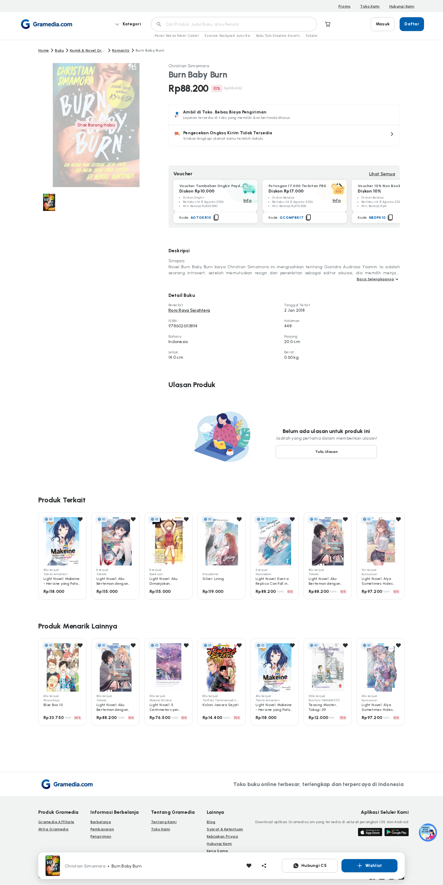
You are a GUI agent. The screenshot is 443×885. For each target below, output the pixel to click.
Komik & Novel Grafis (88, 50)
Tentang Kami (164, 822)
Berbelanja (100, 822)
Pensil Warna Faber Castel (177, 35)
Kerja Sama (217, 851)
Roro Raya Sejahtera (189, 310)
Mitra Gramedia (53, 829)
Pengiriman (100, 836)
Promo (344, 6)
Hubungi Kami (401, 6)
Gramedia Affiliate (56, 822)
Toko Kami (369, 6)
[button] (284, 135)
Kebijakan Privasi (222, 836)
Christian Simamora (188, 65)
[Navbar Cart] (328, 24)
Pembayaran (102, 829)
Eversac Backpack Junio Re (227, 35)
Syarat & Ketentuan (225, 829)
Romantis (121, 50)
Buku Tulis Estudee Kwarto (278, 35)
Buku (59, 50)
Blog (211, 822)
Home (43, 50)
